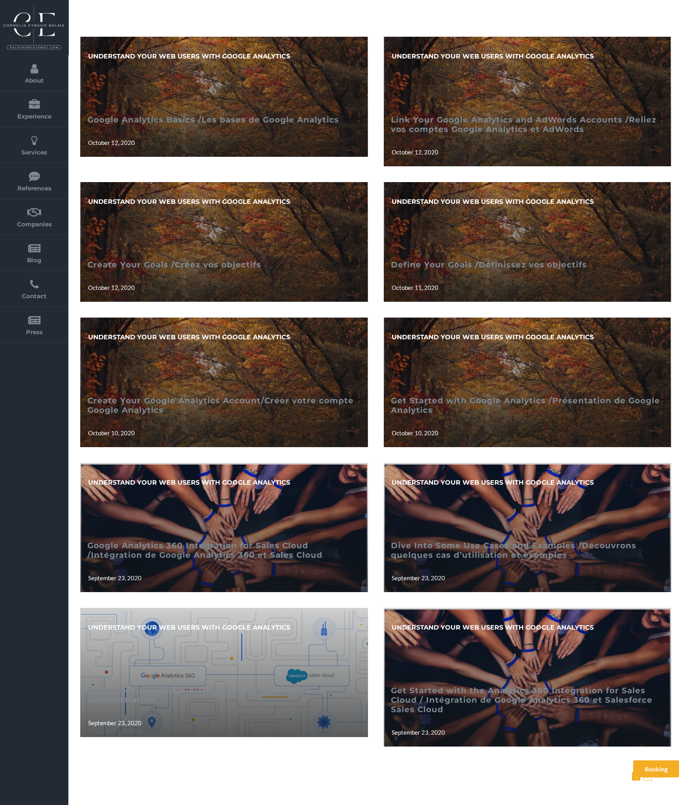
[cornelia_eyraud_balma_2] (33, 7)
